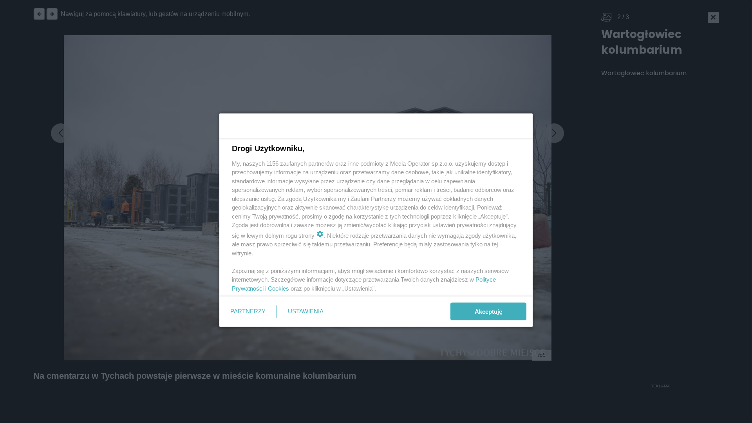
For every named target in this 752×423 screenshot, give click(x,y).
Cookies (278, 288)
